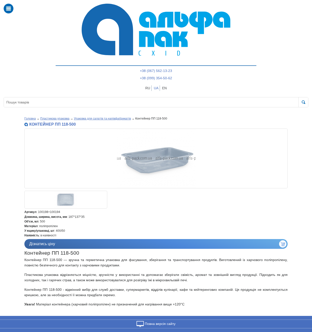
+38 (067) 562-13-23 (156, 71)
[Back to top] (302, 305)
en (164, 88)
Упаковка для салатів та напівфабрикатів (102, 118)
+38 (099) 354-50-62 (156, 78)
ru (147, 88)
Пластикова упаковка (54, 118)
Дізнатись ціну (42, 244)
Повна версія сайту (160, 324)
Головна (30, 118)
